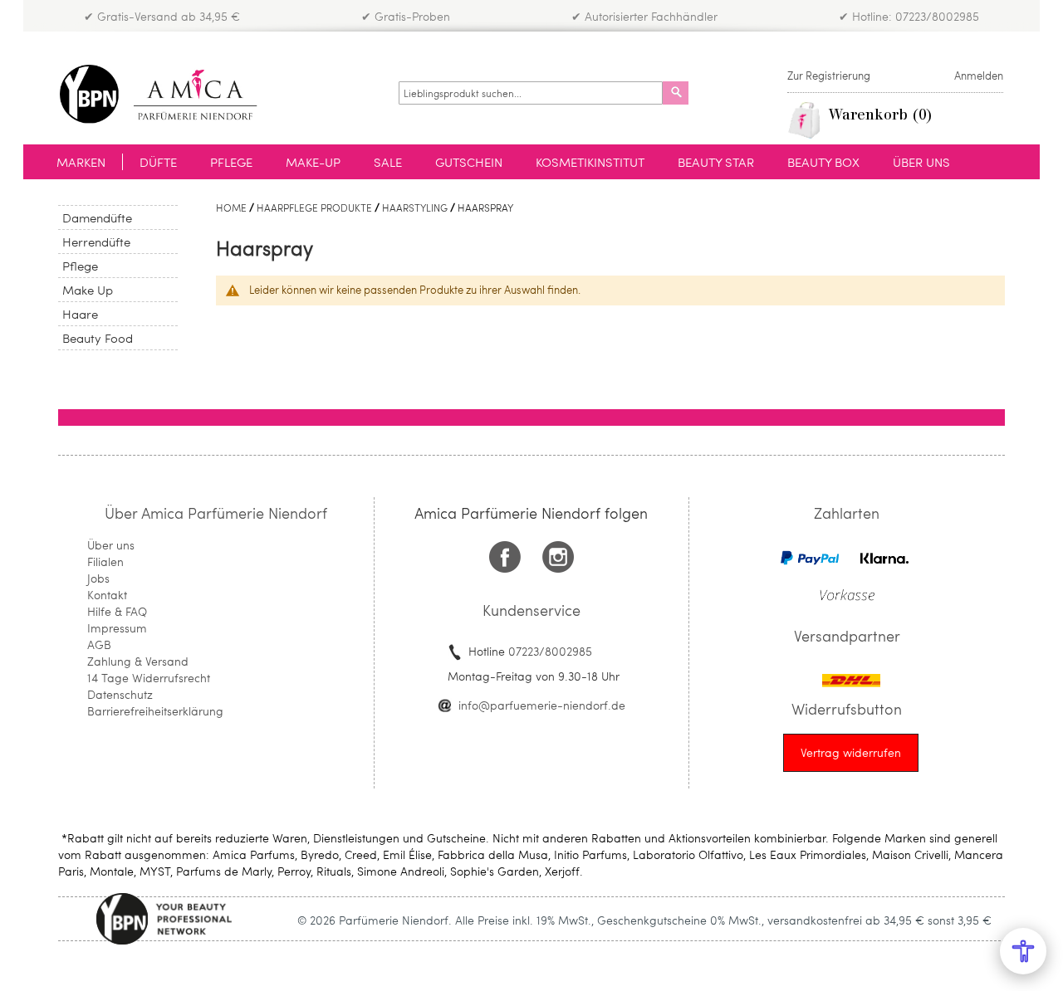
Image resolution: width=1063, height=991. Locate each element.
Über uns (111, 545)
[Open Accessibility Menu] (1023, 951)
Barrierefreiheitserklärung (155, 711)
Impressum (117, 628)
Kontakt (107, 595)
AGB (99, 644)
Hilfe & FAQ (117, 611)
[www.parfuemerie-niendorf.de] (171, 94)
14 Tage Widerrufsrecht (148, 678)
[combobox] (531, 93)
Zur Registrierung (828, 75)
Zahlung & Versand (138, 661)
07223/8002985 (550, 651)
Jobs (98, 578)
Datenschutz (120, 694)
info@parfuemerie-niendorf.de (541, 705)
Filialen (105, 561)
